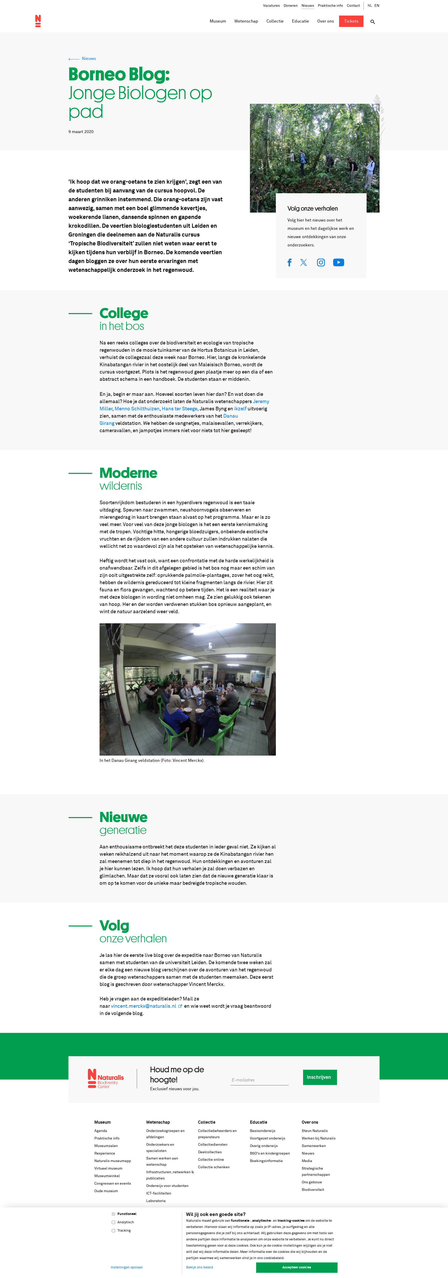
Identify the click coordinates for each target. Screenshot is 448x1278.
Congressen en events (112, 1183)
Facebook (290, 262)
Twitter (304, 262)
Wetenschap (158, 1122)
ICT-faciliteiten (158, 1193)
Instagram (321, 262)
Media (307, 1161)
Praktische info (330, 6)
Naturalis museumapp (112, 1161)
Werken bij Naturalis (318, 1138)
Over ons (310, 1122)
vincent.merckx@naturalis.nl (143, 1006)
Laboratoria (156, 1201)
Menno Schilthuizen (137, 408)
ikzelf (240, 408)
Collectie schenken (214, 1167)
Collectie (206, 1122)
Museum (102, 1122)
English (377, 6)
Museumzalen (106, 1146)
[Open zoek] (373, 22)
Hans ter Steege (179, 408)
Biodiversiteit (313, 1190)
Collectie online (211, 1160)
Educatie (258, 1122)
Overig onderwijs (264, 1146)
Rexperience (104, 1153)
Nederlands (370, 6)
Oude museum (106, 1191)
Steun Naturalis (315, 1131)
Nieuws (308, 6)
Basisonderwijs (262, 1131)
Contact (353, 6)
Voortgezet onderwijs (267, 1138)
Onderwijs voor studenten (167, 1186)
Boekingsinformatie (266, 1161)
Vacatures (271, 6)
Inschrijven (319, 1077)
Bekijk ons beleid (199, 1267)
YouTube (338, 262)
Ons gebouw (312, 1182)
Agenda (100, 1131)
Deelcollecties (210, 1152)
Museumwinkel (107, 1176)
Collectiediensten (212, 1144)
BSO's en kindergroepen (270, 1153)
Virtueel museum (108, 1168)
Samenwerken (314, 1146)
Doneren (291, 6)
